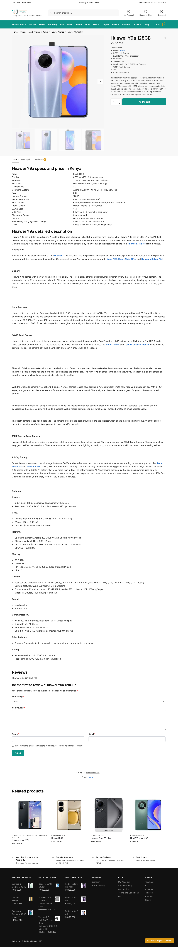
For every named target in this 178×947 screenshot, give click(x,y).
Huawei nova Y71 (20, 840)
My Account (128, 15)
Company (96, 882)
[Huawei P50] (69, 815)
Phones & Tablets (137, 243)
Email (92, 734)
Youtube (149, 896)
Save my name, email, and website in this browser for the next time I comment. (49, 746)
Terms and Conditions (128, 892)
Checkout (161, 15)
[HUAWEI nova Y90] (148, 815)
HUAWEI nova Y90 (139, 838)
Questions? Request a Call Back (159, 941)
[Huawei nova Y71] (30, 815)
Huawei (122, 50)
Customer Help (145, 15)
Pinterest (149, 892)
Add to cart (144, 101)
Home (15, 32)
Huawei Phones (57, 32)
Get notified (108, 847)
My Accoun (123, 882)
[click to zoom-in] (58, 81)
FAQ (120, 896)
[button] (161, 24)
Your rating (18, 696)
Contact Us (123, 889)
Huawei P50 (57, 838)
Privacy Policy (98, 885)
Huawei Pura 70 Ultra (101, 838)
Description (26, 159)
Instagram (149, 889)
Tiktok (148, 900)
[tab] (16, 159)
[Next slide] (100, 81)
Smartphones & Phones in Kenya (34, 32)
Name (15, 734)
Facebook (149, 882)
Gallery (15, 159)
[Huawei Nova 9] (164, 38)
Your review (18, 707)
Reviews (40, 159)
